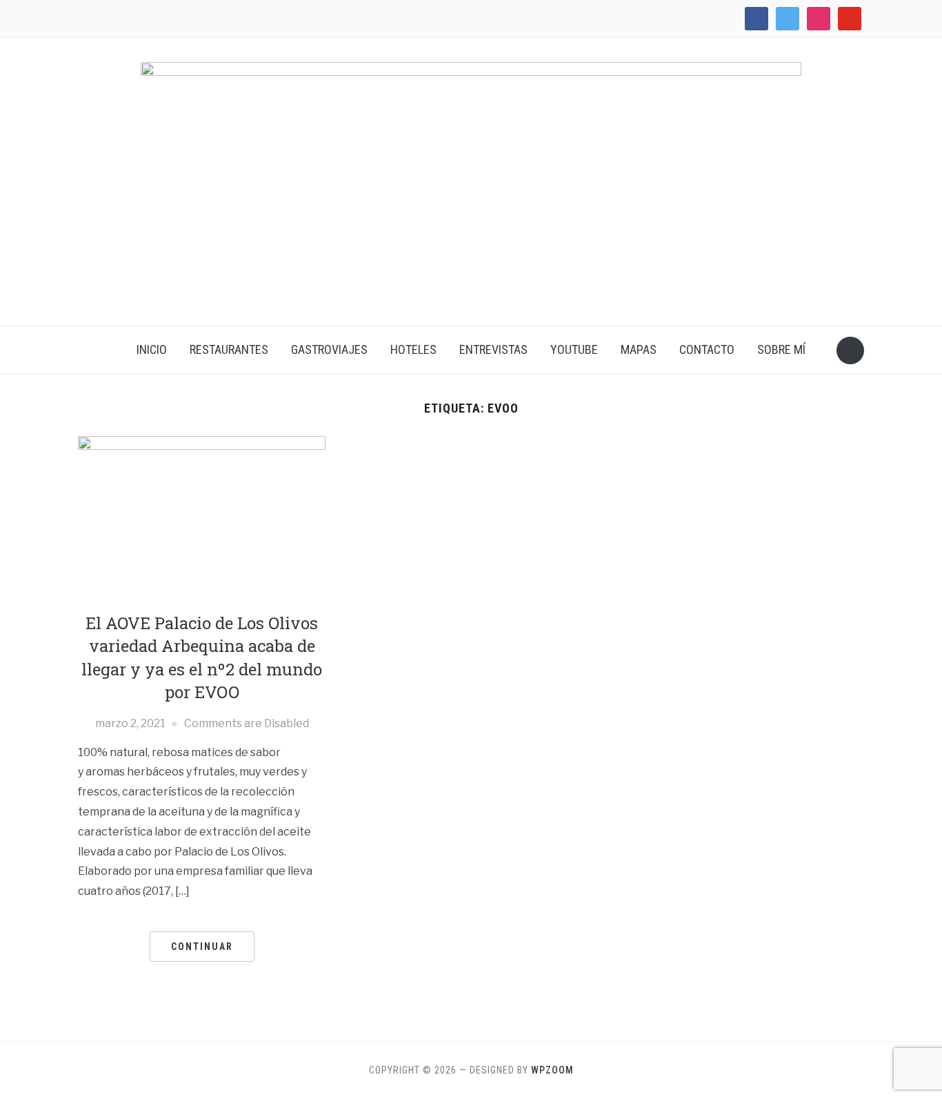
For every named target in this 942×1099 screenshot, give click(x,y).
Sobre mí (781, 349)
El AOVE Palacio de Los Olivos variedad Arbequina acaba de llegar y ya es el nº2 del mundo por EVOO (201, 658)
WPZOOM (552, 1070)
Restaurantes (229, 349)
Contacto (706, 349)
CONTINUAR (202, 946)
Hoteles (413, 349)
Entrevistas (493, 349)
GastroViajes (329, 349)
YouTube (574, 349)
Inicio (152, 349)
